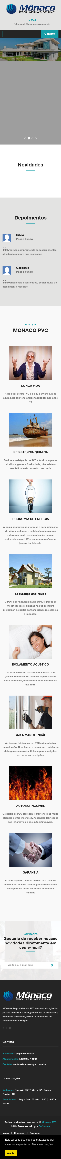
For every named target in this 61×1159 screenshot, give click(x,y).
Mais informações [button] (42, 1144)
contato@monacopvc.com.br (33, 24)
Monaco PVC (49, 1122)
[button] (25, 138)
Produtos (35, 1133)
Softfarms (44, 1126)
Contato (49, 34)
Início (6, 1133)
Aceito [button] (11, 1153)
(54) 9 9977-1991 (28, 1059)
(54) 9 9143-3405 (25, 1054)
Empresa (19, 1133)
